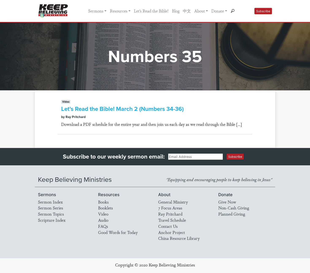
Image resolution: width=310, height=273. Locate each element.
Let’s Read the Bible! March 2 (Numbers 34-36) (122, 109)
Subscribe (263, 11)
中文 (187, 11)
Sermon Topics (51, 214)
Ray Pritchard (170, 214)
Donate (217, 11)
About (199, 11)
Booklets (105, 208)
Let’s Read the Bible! (151, 11)
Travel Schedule (172, 220)
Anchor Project (171, 232)
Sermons (95, 11)
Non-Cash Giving (233, 208)
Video (103, 214)
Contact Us (168, 226)
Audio (103, 220)
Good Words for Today (118, 232)
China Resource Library (179, 238)
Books (103, 202)
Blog (175, 11)
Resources (118, 11)
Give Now (227, 202)
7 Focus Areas (170, 208)
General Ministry (173, 202)
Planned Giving (231, 214)
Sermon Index (50, 202)
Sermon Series (50, 208)
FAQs (103, 226)
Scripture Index (52, 220)
